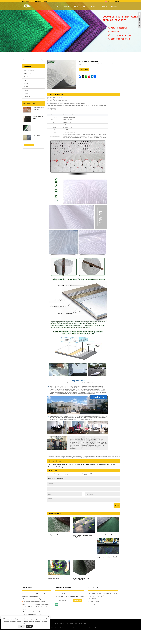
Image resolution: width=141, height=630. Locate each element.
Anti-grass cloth (53, 535)
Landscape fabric (53, 578)
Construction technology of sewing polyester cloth (36, 599)
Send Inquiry (103, 6)
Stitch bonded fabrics (29, 70)
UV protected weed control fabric (107, 557)
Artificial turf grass (28, 97)
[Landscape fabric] (59, 567)
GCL (25, 80)
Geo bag (26, 83)
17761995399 (95, 601)
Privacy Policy (82, 623)
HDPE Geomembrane (29, 76)
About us (66, 6)
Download (92, 6)
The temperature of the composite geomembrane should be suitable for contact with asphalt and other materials (35, 607)
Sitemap (62, 623)
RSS (67, 623)
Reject (21, 626)
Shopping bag (27, 73)
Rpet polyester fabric (38, 135)
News (83, 6)
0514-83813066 (94, 598)
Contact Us (114, 6)
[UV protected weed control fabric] (108, 546)
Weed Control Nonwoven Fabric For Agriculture (82, 536)
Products (75, 6)
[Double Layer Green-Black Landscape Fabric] (83, 567)
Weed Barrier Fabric (35, 55)
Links (56, 623)
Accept (29, 626)
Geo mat (26, 90)
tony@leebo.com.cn (97, 604)
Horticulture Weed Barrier (105, 535)
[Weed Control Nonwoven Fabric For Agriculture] (83, 525)
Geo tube (26, 93)
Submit (116, 505)
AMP (76, 623)
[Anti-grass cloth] (59, 524)
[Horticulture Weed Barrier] (108, 524)
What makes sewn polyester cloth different (34, 601)
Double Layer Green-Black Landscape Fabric (81, 579)
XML (71, 623)
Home (58, 6)
